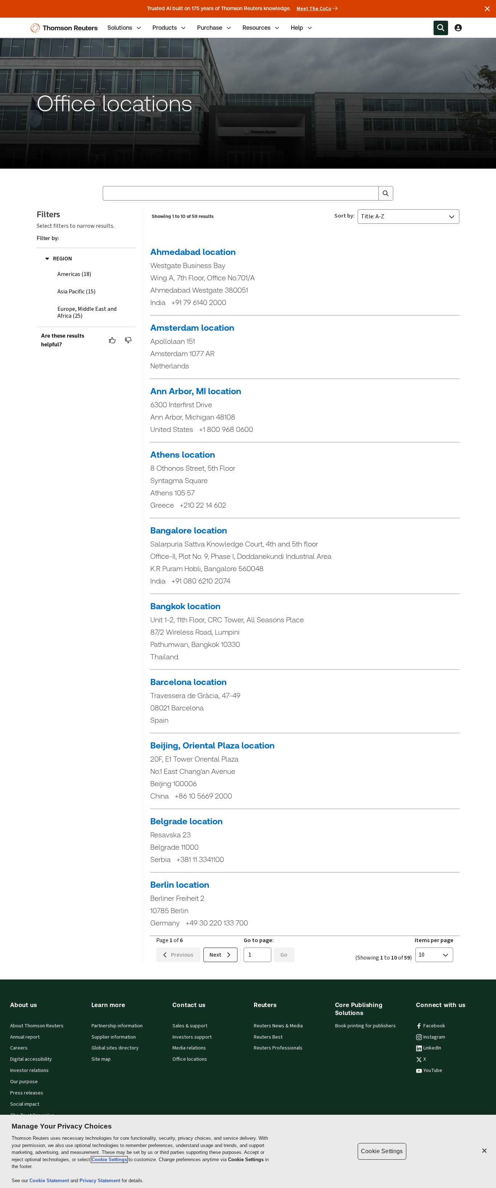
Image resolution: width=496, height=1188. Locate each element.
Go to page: (259, 940)
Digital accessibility (31, 1059)
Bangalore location (188, 530)
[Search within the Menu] (441, 28)
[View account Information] (458, 28)
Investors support (192, 1037)
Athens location (182, 455)
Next (215, 954)
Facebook (434, 1026)
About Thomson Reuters (37, 1026)
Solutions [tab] (119, 27)
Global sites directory (115, 1048)
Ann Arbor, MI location (195, 391)
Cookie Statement (49, 1180)
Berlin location (179, 885)
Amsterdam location (192, 328)
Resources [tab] (257, 27)
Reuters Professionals (278, 1048)
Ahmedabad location (193, 252)
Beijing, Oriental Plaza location (212, 746)
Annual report (25, 1037)
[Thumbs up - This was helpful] (112, 340)
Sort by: (344, 215)
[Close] (484, 1151)
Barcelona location (188, 682)
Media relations (189, 1048)
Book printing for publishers (365, 1026)
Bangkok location (185, 606)
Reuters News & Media (278, 1026)
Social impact (24, 1104)
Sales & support (189, 1026)
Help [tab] (297, 27)
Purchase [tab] (209, 27)
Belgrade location (186, 821)
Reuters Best (268, 1037)
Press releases (26, 1093)
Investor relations (29, 1070)
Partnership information (117, 1026)
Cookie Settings (109, 1159)
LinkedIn (432, 1048)
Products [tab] (165, 27)
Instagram (434, 1037)
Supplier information (114, 1037)
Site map (101, 1059)
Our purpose (24, 1081)
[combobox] (248, 193)
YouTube (432, 1070)
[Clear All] (371, 193)
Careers (19, 1048)
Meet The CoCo (314, 8)
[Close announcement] (487, 8)
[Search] (385, 193)
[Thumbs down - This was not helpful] (128, 340)
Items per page (434, 940)
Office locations (189, 1059)
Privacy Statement (101, 1180)
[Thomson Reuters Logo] (66, 28)
